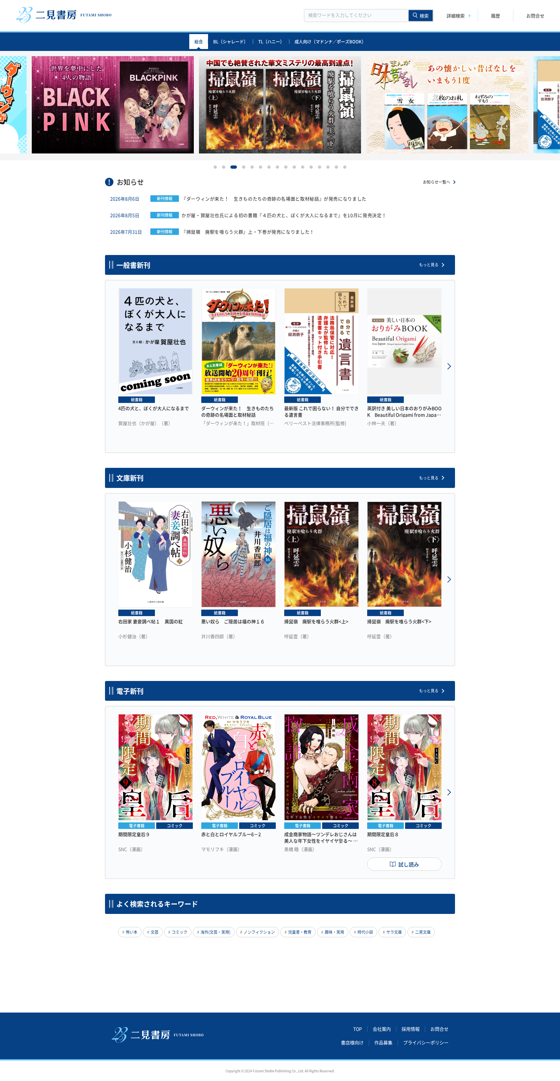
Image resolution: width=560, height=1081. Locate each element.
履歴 (495, 15)
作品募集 (383, 1043)
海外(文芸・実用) (215, 932)
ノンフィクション (259, 932)
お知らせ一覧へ (436, 182)
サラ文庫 (394, 932)
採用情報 (411, 1029)
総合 (198, 41)
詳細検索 (456, 15)
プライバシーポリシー (426, 1043)
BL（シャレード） (230, 41)
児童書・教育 (299, 932)
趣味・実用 (334, 932)
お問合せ (535, 15)
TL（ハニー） (271, 41)
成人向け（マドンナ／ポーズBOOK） (330, 41)
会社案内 (382, 1029)
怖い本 (131, 932)
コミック (179, 932)
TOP (357, 1029)
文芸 (154, 932)
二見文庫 (423, 932)
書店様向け (352, 1043)
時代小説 (365, 932)
